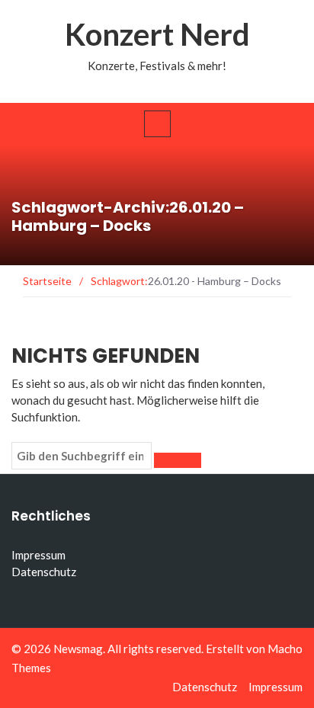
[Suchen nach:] (81, 455)
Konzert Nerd (157, 34)
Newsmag (78, 648)
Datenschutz (43, 571)
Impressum (38, 555)
